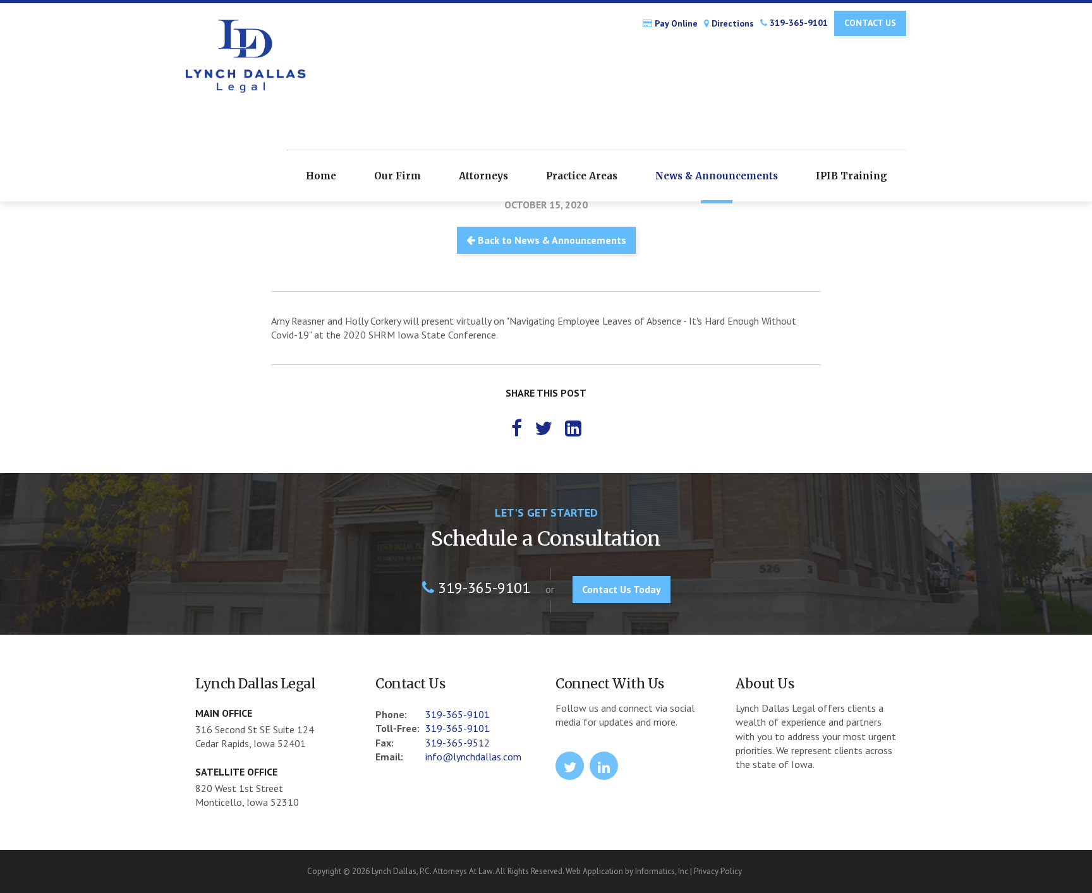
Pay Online (675, 24)
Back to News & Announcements (550, 240)
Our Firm (397, 176)
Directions (731, 24)
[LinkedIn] (573, 428)
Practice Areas (581, 176)
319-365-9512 (457, 742)
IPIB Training (851, 176)
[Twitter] (543, 428)
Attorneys (483, 176)
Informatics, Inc (661, 871)
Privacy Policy (718, 871)
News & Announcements (716, 176)
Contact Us (870, 22)
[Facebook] (516, 428)
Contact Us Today (621, 589)
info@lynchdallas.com (473, 756)
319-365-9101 (797, 22)
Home (321, 176)
